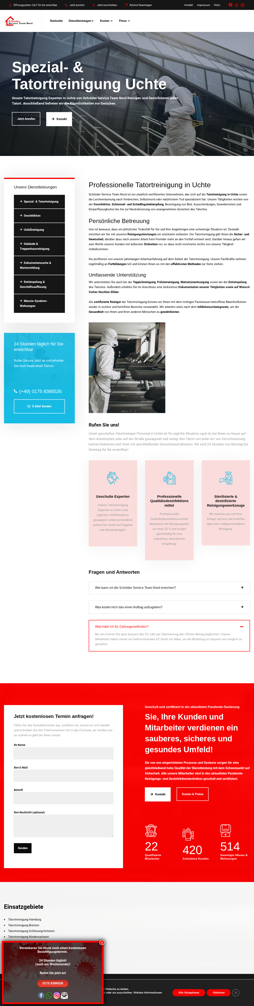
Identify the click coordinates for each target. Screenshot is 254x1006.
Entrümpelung (237, 282)
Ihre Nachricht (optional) (29, 812)
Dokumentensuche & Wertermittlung (35, 265)
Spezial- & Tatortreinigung (41, 201)
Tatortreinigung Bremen (23, 925)
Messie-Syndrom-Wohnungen (34, 303)
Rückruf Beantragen (141, 5)
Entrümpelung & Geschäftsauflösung (33, 284)
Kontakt (188, 5)
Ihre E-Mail (21, 767)
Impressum (203, 5)
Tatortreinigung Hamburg (24, 919)
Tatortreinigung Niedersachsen (28, 937)
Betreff (18, 790)
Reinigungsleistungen (141, 234)
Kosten (104, 21)
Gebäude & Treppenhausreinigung (34, 246)
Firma (123, 21)
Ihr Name (19, 745)
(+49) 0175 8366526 (40, 391)
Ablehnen (219, 992)
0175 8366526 (52, 983)
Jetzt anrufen (77, 5)
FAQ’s (217, 5)
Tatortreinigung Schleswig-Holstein (31, 931)
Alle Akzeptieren (188, 992)
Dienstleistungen (80, 21)
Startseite (56, 21)
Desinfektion (32, 215)
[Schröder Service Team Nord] (19, 20)
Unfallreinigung (34, 230)
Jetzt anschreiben (107, 5)
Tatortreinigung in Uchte (222, 194)
